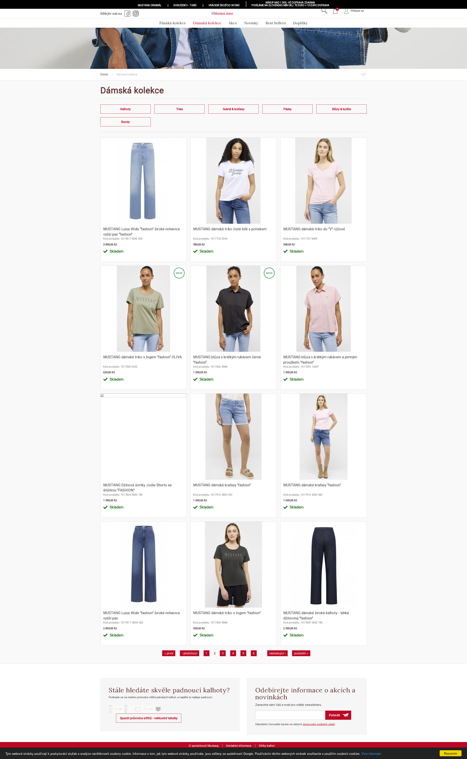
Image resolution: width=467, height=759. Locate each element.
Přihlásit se (357, 10)
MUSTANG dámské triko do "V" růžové (314, 229)
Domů (104, 74)
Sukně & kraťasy (233, 109)
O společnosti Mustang (204, 745)
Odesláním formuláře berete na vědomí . (295, 724)
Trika (179, 109)
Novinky (251, 23)
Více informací (371, 753)
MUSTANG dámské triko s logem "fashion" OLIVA (142, 357)
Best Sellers (276, 23)
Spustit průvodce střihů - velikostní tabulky (148, 718)
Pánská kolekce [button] (172, 23)
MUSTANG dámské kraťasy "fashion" (222, 485)
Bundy (125, 122)
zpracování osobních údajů (319, 724)
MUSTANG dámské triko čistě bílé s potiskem (230, 229)
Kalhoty (125, 109)
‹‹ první (168, 653)
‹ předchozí (189, 653)
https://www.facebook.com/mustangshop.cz (127, 13)
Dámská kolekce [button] (207, 23)
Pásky (287, 109)
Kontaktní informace (238, 745)
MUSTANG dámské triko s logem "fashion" (227, 613)
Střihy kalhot (267, 745)
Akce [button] (233, 23)
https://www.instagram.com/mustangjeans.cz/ (136, 13)
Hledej (324, 10)
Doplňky (300, 23)
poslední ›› (301, 653)
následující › (277, 653)
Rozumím (450, 753)
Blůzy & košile (341, 109)
